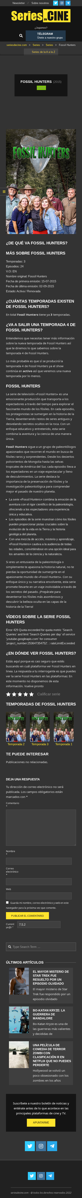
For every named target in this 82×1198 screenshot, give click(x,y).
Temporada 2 (16, 744)
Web (8, 889)
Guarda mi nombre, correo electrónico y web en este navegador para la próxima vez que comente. (37, 905)
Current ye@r (10, 926)
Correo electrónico (11, 872)
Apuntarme (41, 1122)
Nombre (10, 853)
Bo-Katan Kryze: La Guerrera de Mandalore (49, 1014)
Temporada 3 (39, 744)
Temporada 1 (63, 744)
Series (41, 88)
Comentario (11, 804)
